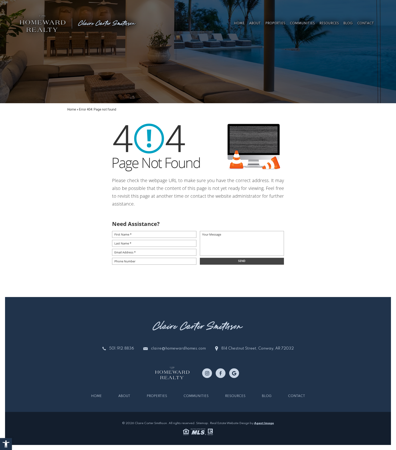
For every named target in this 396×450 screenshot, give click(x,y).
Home (239, 23)
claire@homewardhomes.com (178, 348)
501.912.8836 (121, 348)
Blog (348, 23)
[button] (6, 444)
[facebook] (221, 373)
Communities (302, 23)
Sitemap (202, 423)
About (255, 23)
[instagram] (207, 373)
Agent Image (264, 423)
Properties (275, 23)
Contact (365, 23)
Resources (329, 23)
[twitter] (234, 373)
